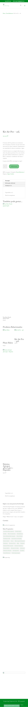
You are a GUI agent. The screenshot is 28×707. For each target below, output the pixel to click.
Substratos (22, 548)
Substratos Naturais (7, 550)
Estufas (4, 533)
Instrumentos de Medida (16, 538)
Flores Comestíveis (11, 533)
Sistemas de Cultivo (15, 548)
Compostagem (18, 531)
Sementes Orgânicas (19, 545)
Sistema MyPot (6, 548)
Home (4, 13)
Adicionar (14, 166)
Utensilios (22, 550)
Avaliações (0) (8, 185)
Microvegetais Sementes (20, 541)
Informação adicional (10, 183)
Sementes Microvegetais (8, 545)
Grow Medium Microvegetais (9, 536)
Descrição (7, 180)
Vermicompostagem (16, 553)
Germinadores (20, 533)
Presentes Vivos (12, 543)
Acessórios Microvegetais (8, 531)
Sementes (22, 543)
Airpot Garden (10, 174)
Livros (12, 541)
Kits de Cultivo (6, 541)
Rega (18, 543)
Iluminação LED (6, 538)
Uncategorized (16, 550)
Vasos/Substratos (9, 13)
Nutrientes (5, 543)
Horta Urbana (19, 536)
